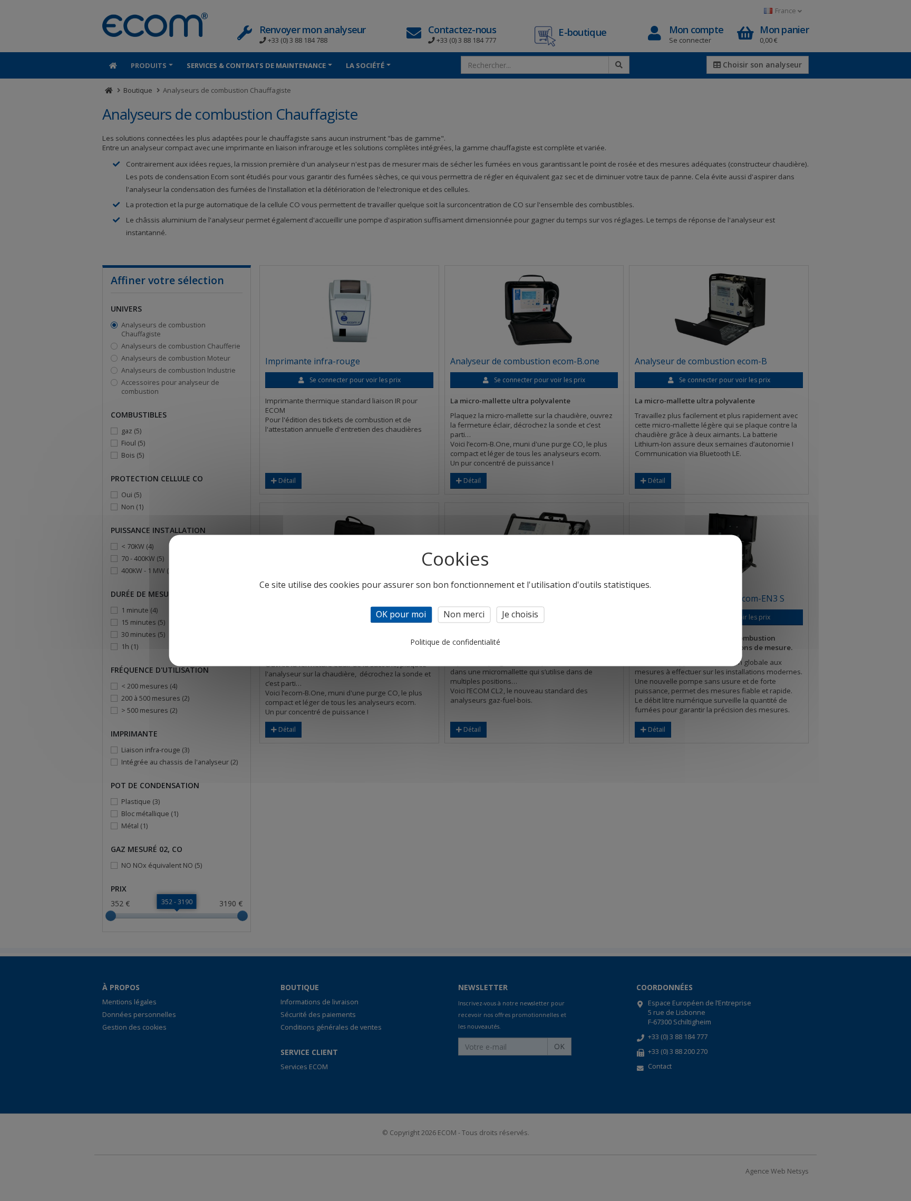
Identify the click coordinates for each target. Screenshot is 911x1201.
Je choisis (520, 614)
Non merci (463, 614)
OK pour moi (401, 614)
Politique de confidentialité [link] (455, 642)
